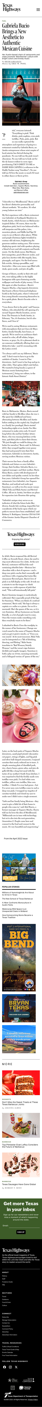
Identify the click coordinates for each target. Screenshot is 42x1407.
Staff (3, 1279)
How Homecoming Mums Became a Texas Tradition (17, 916)
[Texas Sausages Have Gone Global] (21, 1176)
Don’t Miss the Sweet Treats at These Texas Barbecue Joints (20, 1103)
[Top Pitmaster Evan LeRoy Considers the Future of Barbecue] (21, 1137)
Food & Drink (6, 1302)
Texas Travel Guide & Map (10, 1349)
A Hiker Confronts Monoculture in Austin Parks (16, 904)
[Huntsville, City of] (19, 880)
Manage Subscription (9, 1320)
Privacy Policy (33, 1400)
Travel (4, 1296)
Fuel (4, 21)
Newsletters (6, 1326)
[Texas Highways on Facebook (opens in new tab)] (4, 1367)
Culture (4, 1305)
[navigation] (38, 9)
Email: (6, 1225)
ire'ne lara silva (13, 61)
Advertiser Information (9, 1335)
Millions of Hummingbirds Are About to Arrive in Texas (18, 893)
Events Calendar (7, 1352)
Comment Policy (7, 1329)
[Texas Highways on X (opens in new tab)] (16, 1367)
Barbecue (6, 1142)
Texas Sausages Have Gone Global (19, 1184)
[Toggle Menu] (38, 9)
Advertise (5, 1332)
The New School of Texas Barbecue (17, 899)
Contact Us (6, 1323)
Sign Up (20, 1232)
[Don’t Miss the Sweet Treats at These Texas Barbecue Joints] (21, 1094)
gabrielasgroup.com (21, 192)
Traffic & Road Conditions (10, 1347)
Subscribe (19, 544)
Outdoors (5, 1299)
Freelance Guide (7, 1282)
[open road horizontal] (19, 1052)
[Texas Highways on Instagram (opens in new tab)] (10, 1367)
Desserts (6, 1099)
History (4, 1276)
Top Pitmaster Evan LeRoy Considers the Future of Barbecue (20, 1145)
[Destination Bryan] (19, 1021)
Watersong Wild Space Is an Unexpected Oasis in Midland (15, 910)
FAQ (3, 1285)
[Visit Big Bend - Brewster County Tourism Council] (19, 990)
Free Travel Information (9, 1355)
